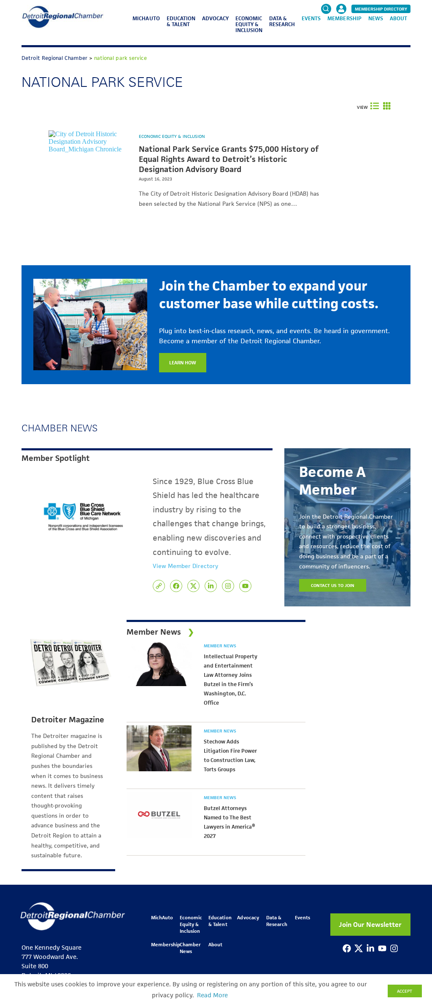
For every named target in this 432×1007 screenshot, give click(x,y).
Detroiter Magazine (67, 719)
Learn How (182, 362)
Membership (344, 18)
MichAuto (145, 18)
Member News (220, 646)
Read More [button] (212, 995)
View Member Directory (185, 566)
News (375, 18)
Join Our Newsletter (370, 924)
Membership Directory (381, 9)
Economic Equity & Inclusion (248, 24)
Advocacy (215, 18)
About (398, 18)
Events (311, 18)
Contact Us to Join (333, 585)
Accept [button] (404, 991)
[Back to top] (412, 947)
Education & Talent (181, 21)
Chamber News (190, 947)
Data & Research (282, 21)
